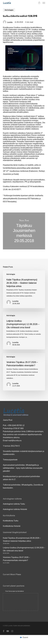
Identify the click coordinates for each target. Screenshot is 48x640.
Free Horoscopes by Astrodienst (14, 591)
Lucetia (9, 22)
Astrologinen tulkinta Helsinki (15, 509)
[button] (44, 3)
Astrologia (9, 10)
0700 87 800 (18, 428)
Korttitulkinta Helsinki (11, 526)
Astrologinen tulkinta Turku (14, 504)
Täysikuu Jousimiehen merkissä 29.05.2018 (24, 230)
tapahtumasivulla (35, 434)
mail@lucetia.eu (15, 441)
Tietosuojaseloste (10, 460)
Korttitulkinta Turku (10, 521)
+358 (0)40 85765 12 (15, 425)
